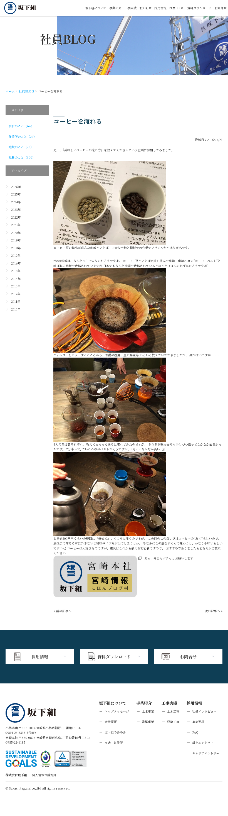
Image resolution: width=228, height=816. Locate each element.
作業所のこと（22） (22, 136)
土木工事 (173, 711)
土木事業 (148, 711)
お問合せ (220, 8)
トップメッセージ (117, 711)
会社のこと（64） (21, 126)
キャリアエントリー (205, 753)
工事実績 (130, 8)
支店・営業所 (114, 742)
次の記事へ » (213, 611)
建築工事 (173, 721)
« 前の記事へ (62, 611)
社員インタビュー (204, 711)
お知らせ (145, 8)
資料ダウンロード (199, 8)
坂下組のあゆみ (115, 732)
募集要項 (198, 721)
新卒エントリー (203, 742)
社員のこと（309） (22, 157)
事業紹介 (115, 8)
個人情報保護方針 (44, 775)
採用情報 (160, 8)
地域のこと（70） (21, 147)
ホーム (10, 91)
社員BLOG (176, 8)
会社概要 (111, 721)
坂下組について (95, 8)
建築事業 (148, 721)
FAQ (195, 732)
